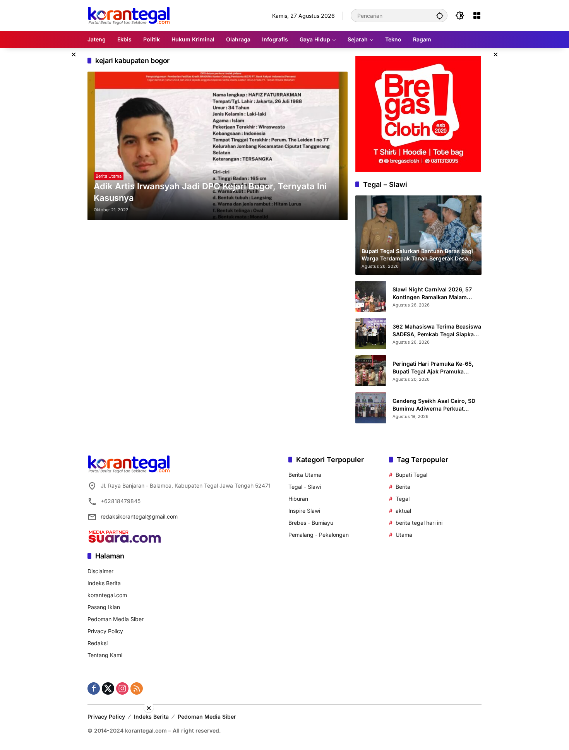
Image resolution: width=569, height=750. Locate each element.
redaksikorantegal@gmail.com (139, 516)
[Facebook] (93, 688)
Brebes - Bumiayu (310, 522)
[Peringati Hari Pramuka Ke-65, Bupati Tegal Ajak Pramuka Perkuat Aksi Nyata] (370, 370)
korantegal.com (107, 595)
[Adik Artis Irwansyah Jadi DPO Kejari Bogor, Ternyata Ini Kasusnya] (217, 146)
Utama (404, 534)
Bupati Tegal (411, 474)
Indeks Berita (104, 583)
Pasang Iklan (103, 607)
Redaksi (97, 643)
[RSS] (136, 688)
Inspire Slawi (304, 510)
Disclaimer (100, 571)
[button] (439, 15)
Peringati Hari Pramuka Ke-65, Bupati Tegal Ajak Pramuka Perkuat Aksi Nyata (432, 367)
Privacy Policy (105, 631)
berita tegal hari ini (419, 522)
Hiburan (298, 498)
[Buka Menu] (477, 15)
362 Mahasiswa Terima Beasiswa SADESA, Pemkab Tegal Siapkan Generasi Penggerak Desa (436, 330)
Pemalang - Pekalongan (318, 534)
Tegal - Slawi (304, 486)
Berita (403, 486)
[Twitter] (108, 688)
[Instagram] (122, 688)
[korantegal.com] (128, 15)
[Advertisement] (284, 730)
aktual (403, 510)
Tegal (403, 498)
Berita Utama (109, 176)
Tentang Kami (104, 655)
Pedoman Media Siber (115, 619)
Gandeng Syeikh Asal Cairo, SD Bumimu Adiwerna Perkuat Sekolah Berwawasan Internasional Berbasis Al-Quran (435, 404)
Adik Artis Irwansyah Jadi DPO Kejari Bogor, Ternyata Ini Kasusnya (210, 192)
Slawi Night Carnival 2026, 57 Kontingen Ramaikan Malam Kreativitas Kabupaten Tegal (432, 293)
